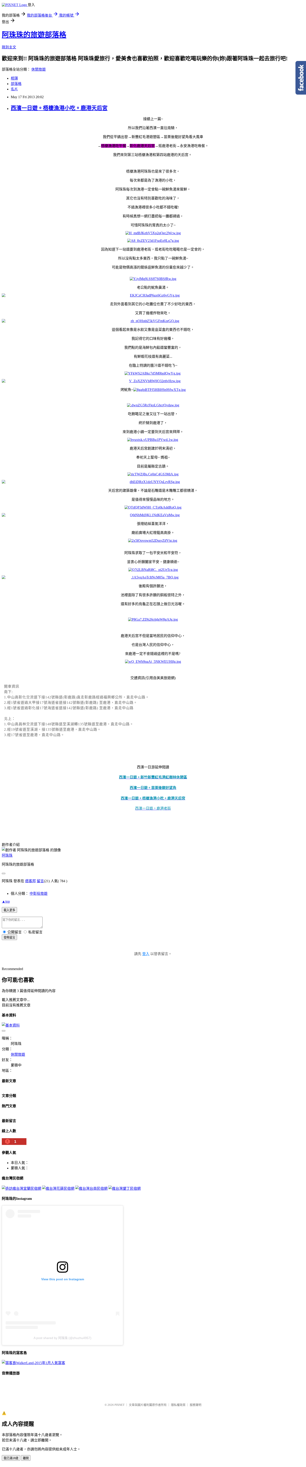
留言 (40, 881)
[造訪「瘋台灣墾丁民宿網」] (124, 1188)
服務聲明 (195, 1404)
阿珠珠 (7, 855)
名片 (14, 89)
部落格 (16, 84)
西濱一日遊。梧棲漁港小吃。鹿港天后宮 (59, 108)
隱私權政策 (178, 1404)
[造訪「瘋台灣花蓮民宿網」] (58, 1188)
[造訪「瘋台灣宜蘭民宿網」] (21, 1188)
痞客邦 (30, 881)
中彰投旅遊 (38, 893)
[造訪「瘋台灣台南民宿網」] (91, 1188)
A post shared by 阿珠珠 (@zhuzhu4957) (62, 1338)
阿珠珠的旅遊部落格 (34, 35)
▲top (6, 901)
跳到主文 (9, 47)
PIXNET (119, 1404)
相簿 (14, 78)
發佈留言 (9, 937)
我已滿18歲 (11, 1458)
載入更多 (9, 910)
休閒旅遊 (38, 69)
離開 (26, 1458)
